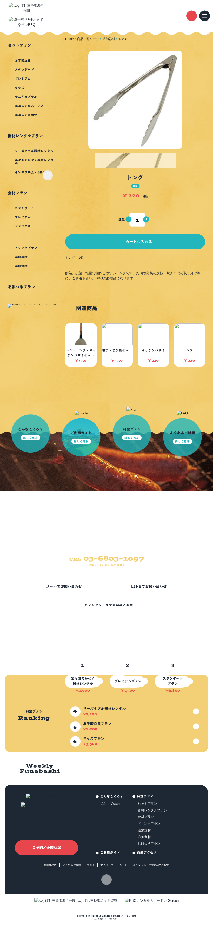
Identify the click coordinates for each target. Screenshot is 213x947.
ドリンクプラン (26, 247)
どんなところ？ (111, 796)
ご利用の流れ (111, 803)
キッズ (19, 87)
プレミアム (23, 78)
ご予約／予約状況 (46, 847)
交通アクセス (147, 852)
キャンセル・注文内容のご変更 (108, 605)
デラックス (23, 226)
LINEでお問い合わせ (149, 586)
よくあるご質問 (72, 865)
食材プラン (17, 193)
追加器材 (21, 257)
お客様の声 (50, 865)
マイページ (106, 865)
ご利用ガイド (110, 852)
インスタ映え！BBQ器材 (33, 172)
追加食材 (21, 266)
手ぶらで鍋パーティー (31, 106)
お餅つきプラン (21, 287)
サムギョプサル (26, 96)
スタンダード (24, 69)
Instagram (106, 879)
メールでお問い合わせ (64, 586)
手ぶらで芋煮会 (26, 115)
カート (123, 865)
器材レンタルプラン (25, 136)
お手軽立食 (23, 60)
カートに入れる (139, 242)
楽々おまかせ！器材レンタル (34, 162)
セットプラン (19, 45)
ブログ (91, 865)
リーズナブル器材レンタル (34, 150)
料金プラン (145, 796)
